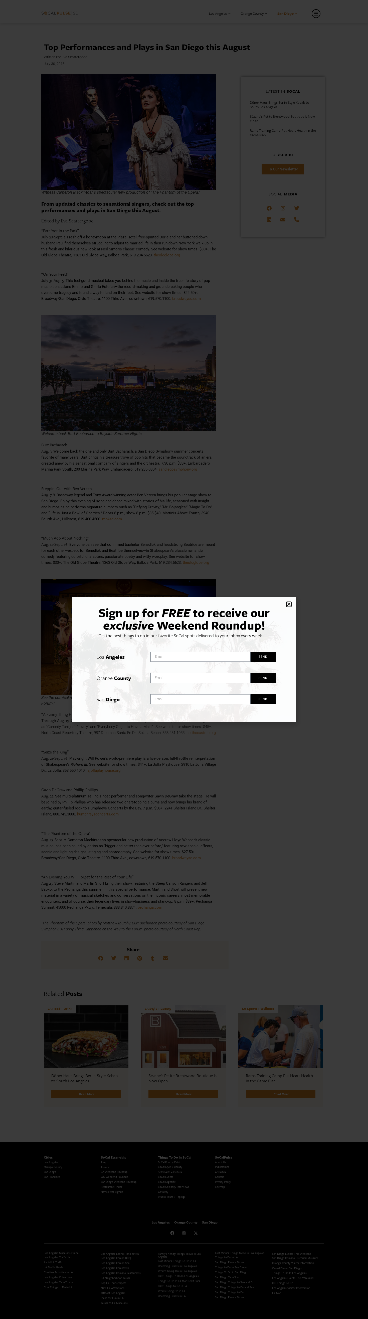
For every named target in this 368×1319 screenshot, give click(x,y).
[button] (289, 604)
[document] (184, 659)
